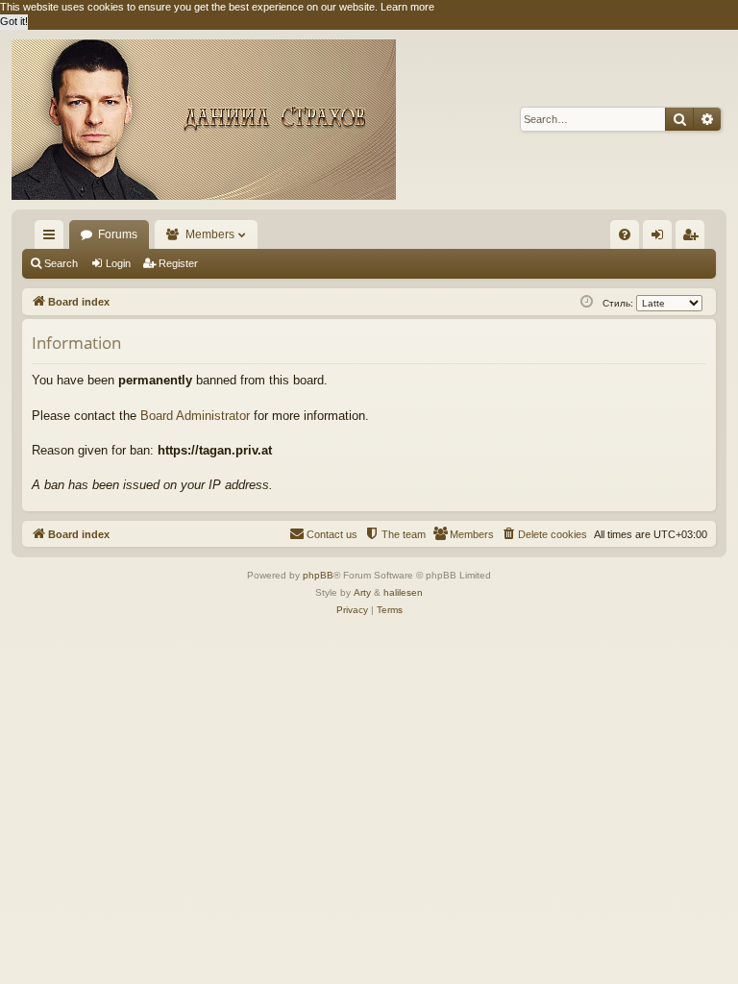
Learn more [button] (407, 6)
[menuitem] (624, 234)
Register (178, 263)
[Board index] (204, 119)
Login (118, 263)
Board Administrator (195, 415)
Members (209, 234)
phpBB (318, 575)
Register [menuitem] (693, 238)
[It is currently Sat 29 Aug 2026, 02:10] (586, 302)
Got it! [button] (14, 21)
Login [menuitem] (661, 238)
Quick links (52, 238)
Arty (362, 592)
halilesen (403, 592)
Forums (117, 234)
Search (61, 263)
